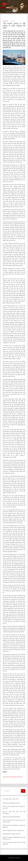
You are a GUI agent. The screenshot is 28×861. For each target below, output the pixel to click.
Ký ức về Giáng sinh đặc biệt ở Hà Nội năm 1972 (14, 843)
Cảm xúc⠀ (12, 21)
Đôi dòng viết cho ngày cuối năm (11, 834)
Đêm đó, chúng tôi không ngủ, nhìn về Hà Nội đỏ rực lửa (14, 838)
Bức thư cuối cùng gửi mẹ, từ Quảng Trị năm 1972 (14, 807)
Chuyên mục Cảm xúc (10, 799)
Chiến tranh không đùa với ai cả (11, 803)
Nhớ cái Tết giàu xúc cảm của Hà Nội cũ (13, 830)
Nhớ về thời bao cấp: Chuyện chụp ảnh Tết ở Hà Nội (14, 821)
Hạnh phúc (19, 777)
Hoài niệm (13, 777)
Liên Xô (8, 777)
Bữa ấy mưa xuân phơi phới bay (11, 817)
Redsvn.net (18, 857)
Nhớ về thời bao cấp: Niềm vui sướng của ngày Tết (14, 826)
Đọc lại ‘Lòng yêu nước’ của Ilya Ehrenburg (14, 812)
